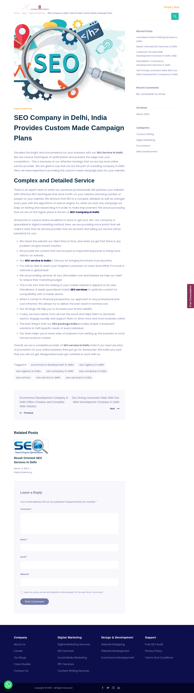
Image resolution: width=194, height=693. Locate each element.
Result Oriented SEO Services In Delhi (156, 46)
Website (24, 574)
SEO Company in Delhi (84, 212)
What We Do (97, 7)
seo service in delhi (48, 377)
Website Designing (113, 644)
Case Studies (118, 7)
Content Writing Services (73, 671)
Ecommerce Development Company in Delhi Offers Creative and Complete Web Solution (44, 402)
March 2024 (142, 114)
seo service (23, 377)
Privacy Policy (153, 651)
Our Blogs (20, 657)
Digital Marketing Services (74, 644)
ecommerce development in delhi (52, 364)
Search (175, 16)
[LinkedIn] (118, 687)
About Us (19, 644)
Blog (132, 7)
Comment (26, 509)
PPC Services (66, 664)
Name (24, 539)
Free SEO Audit (154, 644)
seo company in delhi (59, 371)
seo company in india (92, 371)
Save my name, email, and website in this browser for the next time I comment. (63, 592)
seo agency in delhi (91, 364)
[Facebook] (102, 687)
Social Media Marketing (72, 657)
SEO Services (66, 651)
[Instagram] (113, 687)
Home (64, 7)
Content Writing (145, 134)
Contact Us (145, 7)
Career (18, 651)
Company (77, 7)
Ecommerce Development (117, 657)
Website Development (115, 651)
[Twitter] (108, 687)
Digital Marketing (23, 108)
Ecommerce (143, 145)
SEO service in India (38, 260)
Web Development (147, 151)
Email (23, 556)
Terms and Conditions (159, 657)
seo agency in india (28, 371)
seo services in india (78, 377)
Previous (28, 412)
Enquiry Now (171, 7)
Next (112, 408)
